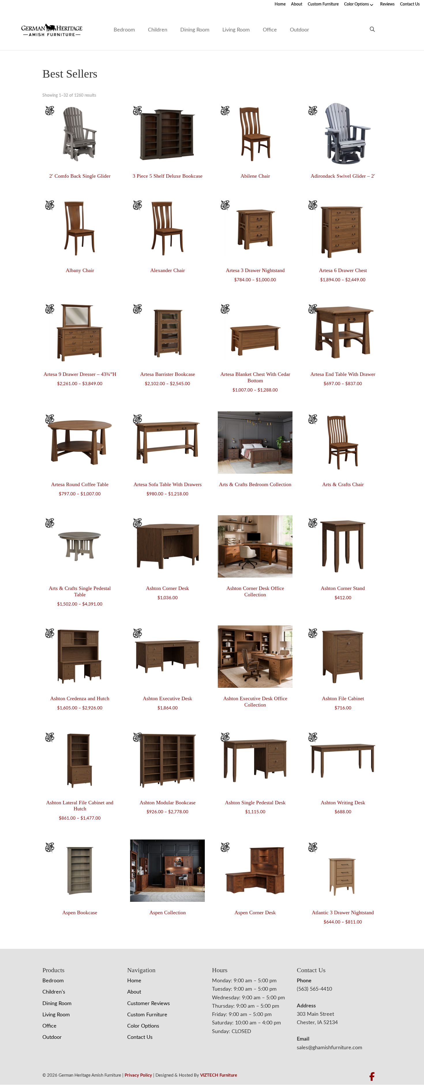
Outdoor (299, 30)
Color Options (356, 4)
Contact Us (410, 4)
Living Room (236, 30)
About (296, 4)
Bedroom (124, 30)
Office (270, 30)
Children (157, 30)
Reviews (387, 4)
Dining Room (194, 30)
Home (280, 4)
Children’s (53, 992)
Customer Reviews (148, 1003)
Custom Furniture (323, 4)
